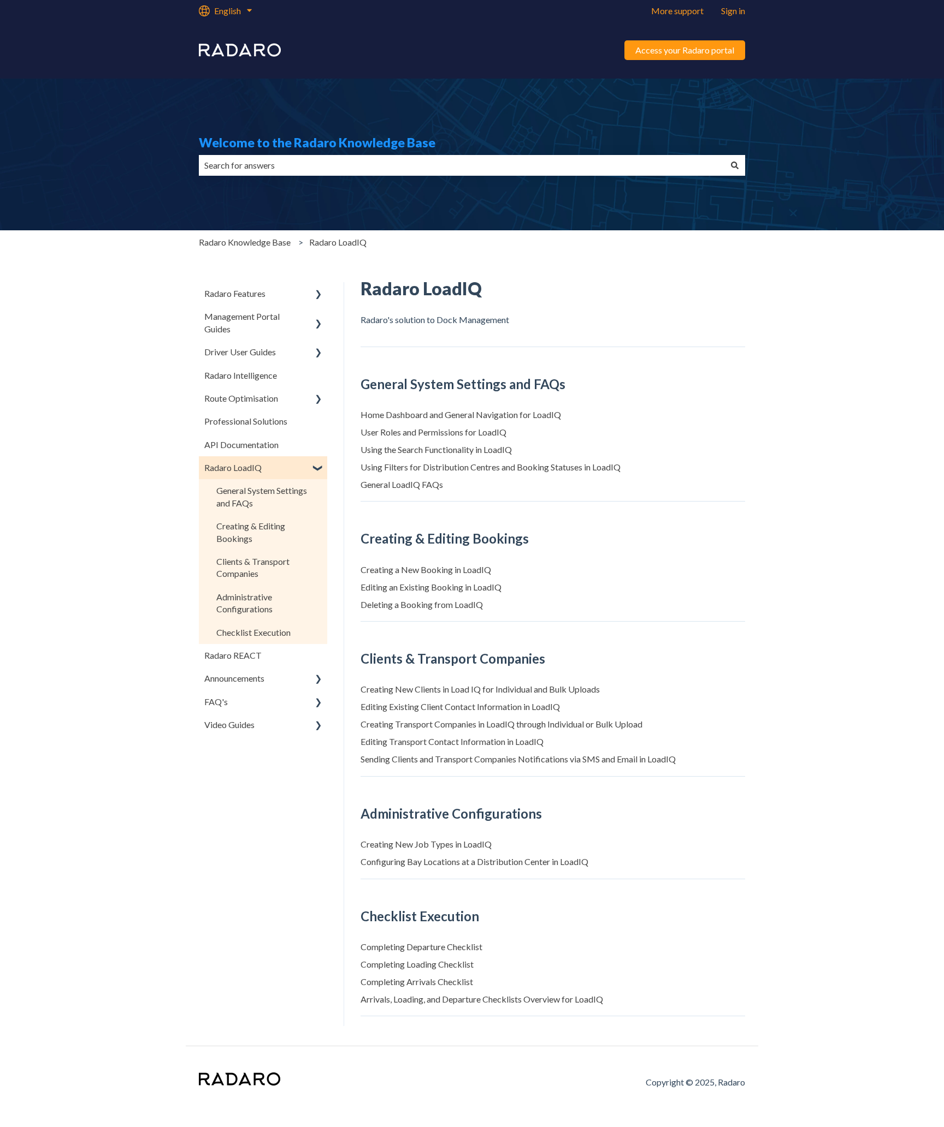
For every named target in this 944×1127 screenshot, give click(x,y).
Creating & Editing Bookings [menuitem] (250, 532)
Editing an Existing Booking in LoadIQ (431, 587)
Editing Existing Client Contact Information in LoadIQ (460, 706)
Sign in (733, 10)
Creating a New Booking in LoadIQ (426, 569)
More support (677, 10)
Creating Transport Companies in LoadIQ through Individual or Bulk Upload (501, 724)
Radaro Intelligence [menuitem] (240, 375)
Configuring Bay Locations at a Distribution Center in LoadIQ (474, 861)
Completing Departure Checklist (421, 946)
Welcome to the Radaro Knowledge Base (317, 142)
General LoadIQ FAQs (402, 484)
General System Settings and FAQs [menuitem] (261, 496)
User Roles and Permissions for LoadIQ (433, 432)
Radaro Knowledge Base (245, 242)
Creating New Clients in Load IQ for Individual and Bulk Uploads (480, 689)
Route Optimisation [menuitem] (241, 398)
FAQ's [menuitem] (216, 701)
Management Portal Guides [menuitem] (242, 322)
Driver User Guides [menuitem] (240, 352)
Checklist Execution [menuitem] (253, 632)
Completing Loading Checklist (417, 964)
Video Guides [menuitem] (229, 724)
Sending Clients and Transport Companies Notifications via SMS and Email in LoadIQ (518, 759)
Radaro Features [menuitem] (235, 293)
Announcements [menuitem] (234, 678)
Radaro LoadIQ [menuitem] (233, 467)
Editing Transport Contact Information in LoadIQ (452, 741)
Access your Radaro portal (684, 50)
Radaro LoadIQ (338, 242)
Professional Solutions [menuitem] (245, 421)
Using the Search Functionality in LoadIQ (436, 449)
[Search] (734, 165)
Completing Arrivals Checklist (417, 981)
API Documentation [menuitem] (241, 444)
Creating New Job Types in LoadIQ (426, 844)
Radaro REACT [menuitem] (233, 655)
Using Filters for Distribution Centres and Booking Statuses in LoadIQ (491, 467)
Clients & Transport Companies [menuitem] (253, 567)
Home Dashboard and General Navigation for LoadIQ (461, 414)
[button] (318, 294)
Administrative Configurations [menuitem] (244, 603)
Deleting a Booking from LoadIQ (422, 604)
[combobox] (461, 165)
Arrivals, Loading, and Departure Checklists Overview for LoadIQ (482, 999)
